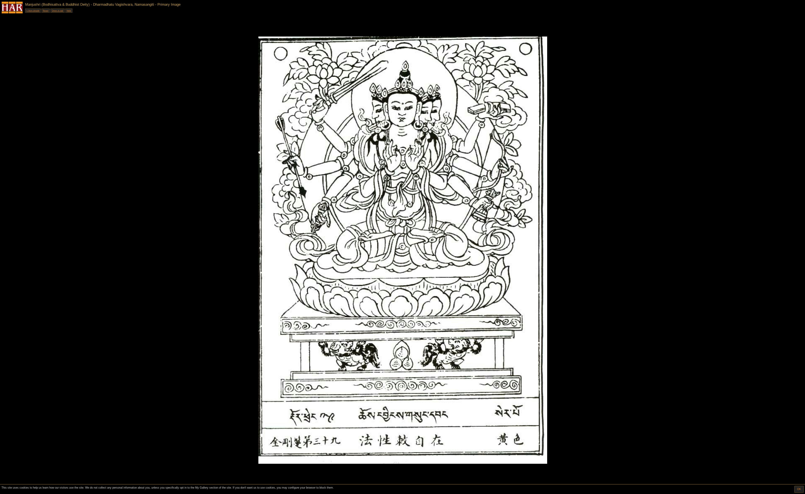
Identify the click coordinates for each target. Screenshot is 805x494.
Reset (45, 10)
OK (799, 489)
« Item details (32, 10)
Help (69, 10)
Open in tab (57, 10)
